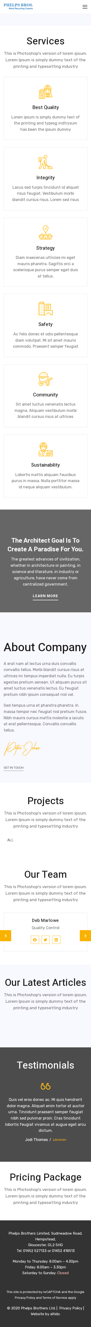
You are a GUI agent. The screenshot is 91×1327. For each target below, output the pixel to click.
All (10, 840)
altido (55, 1314)
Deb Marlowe (45, 920)
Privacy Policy (25, 1297)
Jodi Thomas (36, 1140)
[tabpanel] (45, 936)
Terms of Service (54, 1297)
